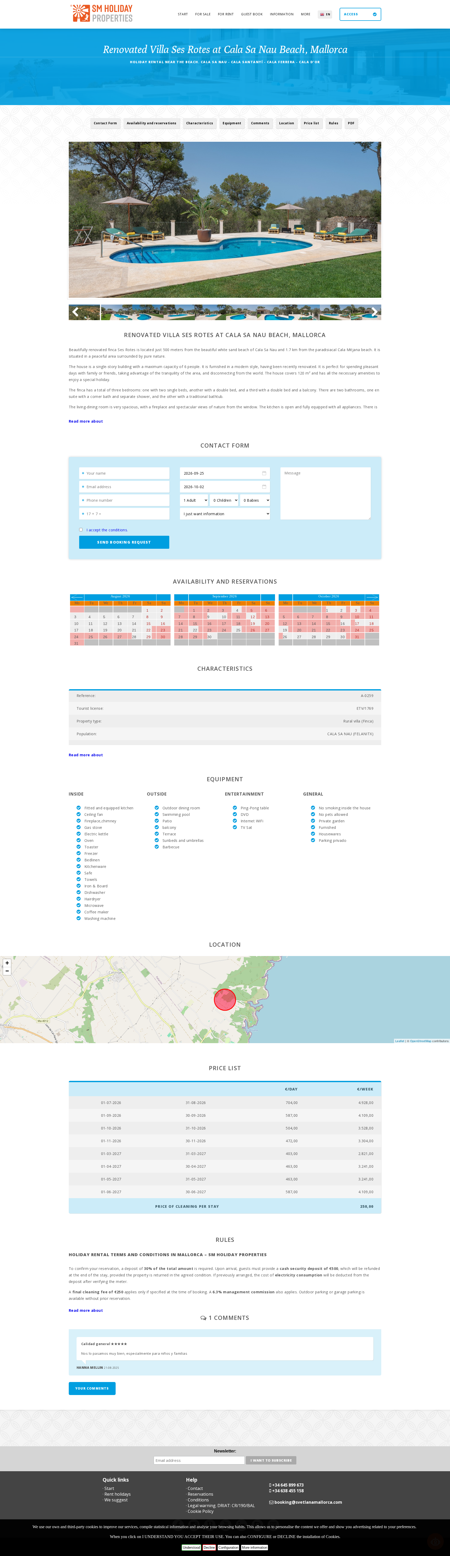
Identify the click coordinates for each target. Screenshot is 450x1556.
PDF (351, 123)
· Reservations (199, 1494)
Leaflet (399, 1041)
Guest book (252, 14)
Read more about (86, 421)
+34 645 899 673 (288, 1485)
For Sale (202, 14)
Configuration (228, 1547)
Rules (333, 123)
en (328, 14)
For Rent (226, 14)
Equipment (232, 123)
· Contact (194, 1488)
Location (286, 123)
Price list (311, 123)
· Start (108, 1488)
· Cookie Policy (200, 1511)
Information (282, 14)
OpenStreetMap (421, 1041)
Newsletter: (225, 1451)
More (305, 14)
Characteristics (199, 123)
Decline (209, 1547)
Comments (260, 123)
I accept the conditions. (107, 529)
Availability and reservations (152, 123)
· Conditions (197, 1500)
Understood (191, 1547)
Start (183, 14)
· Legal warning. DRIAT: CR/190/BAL (220, 1505)
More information (254, 1547)
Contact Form (105, 123)
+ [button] (7, 963)
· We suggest (115, 1500)
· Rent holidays (117, 1494)
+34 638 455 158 (288, 1491)
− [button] (7, 971)
